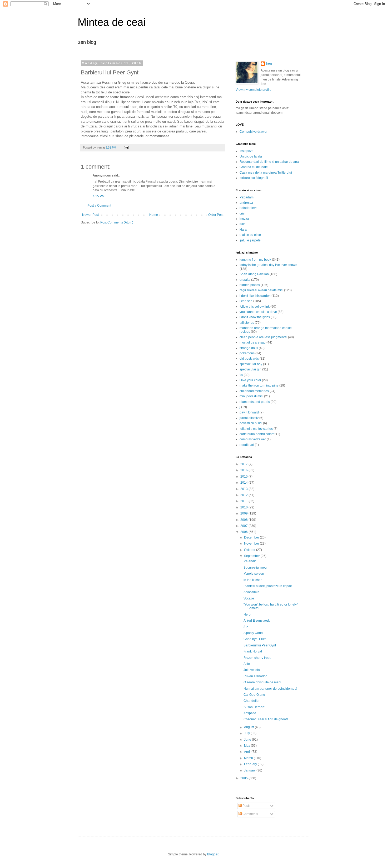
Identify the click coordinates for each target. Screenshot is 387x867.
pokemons (247, 353)
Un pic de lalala (251, 156)
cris (242, 213)
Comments (250, 814)
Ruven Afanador (255, 676)
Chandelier (252, 701)
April (247, 752)
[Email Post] (126, 147)
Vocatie (249, 598)
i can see (246, 301)
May (247, 745)
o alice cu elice (250, 235)
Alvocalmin (251, 592)
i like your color (250, 380)
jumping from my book (255, 259)
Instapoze (247, 151)
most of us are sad (253, 342)
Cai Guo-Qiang (254, 695)
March (249, 758)
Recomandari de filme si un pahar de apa (269, 162)
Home (153, 215)
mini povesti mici (251, 396)
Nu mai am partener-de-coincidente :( (270, 688)
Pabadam (247, 197)
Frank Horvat (253, 651)
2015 (244, 476)
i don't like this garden (255, 296)
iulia (243, 224)
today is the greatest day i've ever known (268, 265)
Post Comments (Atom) (116, 222)
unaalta (245, 280)
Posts (246, 806)
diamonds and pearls (255, 402)
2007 (244, 526)
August (249, 727)
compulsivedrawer (253, 439)
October (250, 550)
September (252, 556)
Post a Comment (99, 205)
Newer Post (90, 215)
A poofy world (253, 633)
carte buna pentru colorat (257, 434)
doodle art (247, 445)
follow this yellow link (255, 306)
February (251, 764)
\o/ (241, 375)
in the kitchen (253, 580)
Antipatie (250, 713)
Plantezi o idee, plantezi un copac (268, 586)
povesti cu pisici (251, 423)
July (247, 733)
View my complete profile (253, 90)
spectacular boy (251, 364)
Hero (247, 614)
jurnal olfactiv (249, 418)
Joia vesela (252, 670)
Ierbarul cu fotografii (254, 178)
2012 (244, 495)
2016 (244, 470)
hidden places (250, 285)
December (252, 537)
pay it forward (249, 412)
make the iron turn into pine (259, 385)
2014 (244, 482)
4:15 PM (99, 196)
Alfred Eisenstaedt (257, 620)
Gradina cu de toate (254, 167)
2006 (244, 532)
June (248, 739)
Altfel (247, 664)
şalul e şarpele (250, 240)
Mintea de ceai (112, 22)
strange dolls (249, 348)
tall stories (247, 323)
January (250, 770)
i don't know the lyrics (255, 317)
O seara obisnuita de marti (262, 682)
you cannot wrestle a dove (258, 312)
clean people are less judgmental (263, 337)
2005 (244, 778)
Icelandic (250, 561)
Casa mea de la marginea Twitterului (266, 172)
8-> (246, 627)
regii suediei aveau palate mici (261, 290)
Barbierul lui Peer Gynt (260, 645)
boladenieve (248, 208)
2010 (244, 507)
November (252, 543)
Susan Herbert (254, 707)
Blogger (212, 854)
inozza (244, 219)
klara (243, 229)
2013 (244, 489)
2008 (244, 520)
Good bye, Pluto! (255, 639)
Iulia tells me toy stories (256, 429)
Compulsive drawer (253, 132)
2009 (244, 513)
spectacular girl (250, 369)
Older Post (215, 215)
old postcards (249, 358)
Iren (269, 63)
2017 (244, 464)
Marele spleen (254, 573)
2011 (244, 501)
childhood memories (254, 391)
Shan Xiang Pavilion (254, 274)
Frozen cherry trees (257, 658)
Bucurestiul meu (255, 567)
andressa (246, 202)
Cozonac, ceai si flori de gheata (266, 719)
